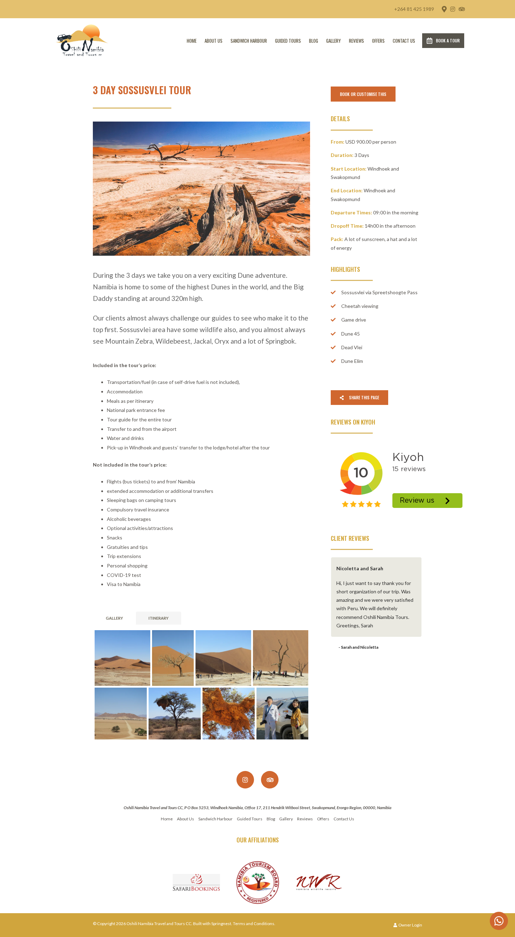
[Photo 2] (173, 658)
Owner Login (410, 925)
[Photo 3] (223, 658)
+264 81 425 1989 (414, 9)
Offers (378, 40)
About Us (213, 40)
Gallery (333, 40)
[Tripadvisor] (461, 9)
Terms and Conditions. (254, 923)
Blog (313, 40)
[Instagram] (452, 9)
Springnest (221, 923)
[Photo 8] (282, 714)
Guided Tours (288, 40)
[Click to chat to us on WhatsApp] (499, 921)
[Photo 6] (175, 714)
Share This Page (363, 397)
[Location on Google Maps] (444, 9)
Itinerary (159, 618)
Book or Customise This (363, 94)
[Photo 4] (280, 658)
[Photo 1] (122, 658)
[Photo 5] (121, 714)
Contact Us (404, 40)
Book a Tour (448, 40)
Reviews (356, 40)
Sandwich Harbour (249, 40)
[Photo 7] (228, 714)
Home (192, 40)
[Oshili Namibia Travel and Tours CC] (82, 40)
